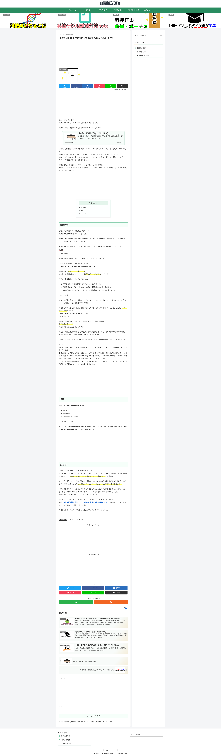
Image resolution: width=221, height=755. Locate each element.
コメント (62, 678)
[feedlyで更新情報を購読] (76, 602)
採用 (82, 210)
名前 (60, 706)
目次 (90, 203)
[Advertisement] (93, 53)
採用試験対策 (64, 520)
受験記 (71, 520)
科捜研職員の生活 (143, 55)
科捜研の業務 (141, 52)
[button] (161, 36)
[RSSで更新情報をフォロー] (111, 602)
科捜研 (86, 502)
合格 (77, 520)
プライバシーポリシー (110, 750)
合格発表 (83, 207)
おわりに (83, 213)
